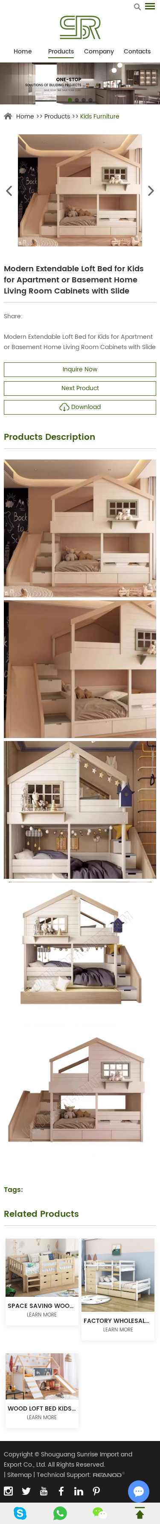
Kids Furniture (99, 117)
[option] (80, 83)
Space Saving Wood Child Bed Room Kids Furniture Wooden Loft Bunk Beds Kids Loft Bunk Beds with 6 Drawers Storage (42, 1306)
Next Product (80, 388)
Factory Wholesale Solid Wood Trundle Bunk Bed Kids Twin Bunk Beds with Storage (118, 1321)
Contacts (137, 51)
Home (23, 51)
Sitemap (19, 1475)
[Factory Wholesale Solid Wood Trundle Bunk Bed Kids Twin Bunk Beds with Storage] (117, 1275)
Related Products (41, 1214)
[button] (70, 100)
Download (86, 407)
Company (99, 51)
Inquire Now (80, 369)
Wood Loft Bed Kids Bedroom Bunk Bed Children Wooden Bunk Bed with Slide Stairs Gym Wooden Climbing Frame (42, 1409)
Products (61, 51)
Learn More (42, 1315)
